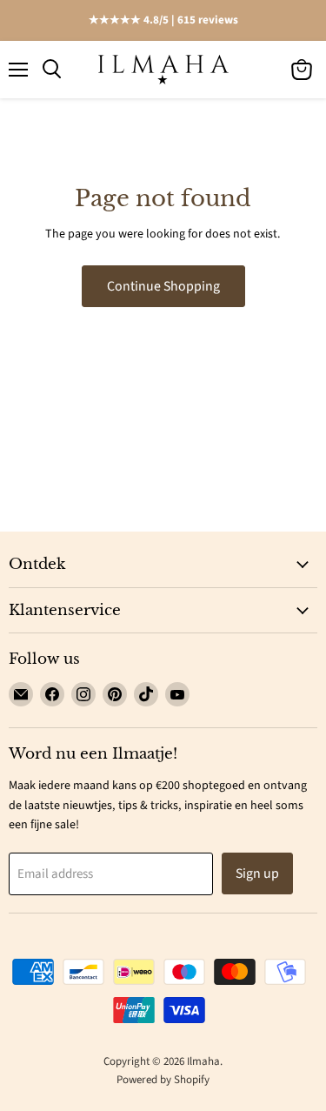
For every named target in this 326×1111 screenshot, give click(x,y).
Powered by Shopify (163, 1080)
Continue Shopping (163, 286)
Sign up (257, 873)
